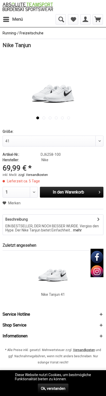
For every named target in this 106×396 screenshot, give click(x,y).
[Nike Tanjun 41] (53, 271)
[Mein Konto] (85, 19)
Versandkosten (84, 350)
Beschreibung (16, 219)
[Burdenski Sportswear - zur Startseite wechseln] (28, 7)
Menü (17, 19)
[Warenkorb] (98, 19)
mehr (77, 230)
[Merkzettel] (73, 19)
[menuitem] (12, 19)
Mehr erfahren (79, 379)
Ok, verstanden (53, 388)
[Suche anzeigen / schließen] (61, 19)
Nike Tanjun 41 (53, 294)
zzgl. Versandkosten (33, 175)
